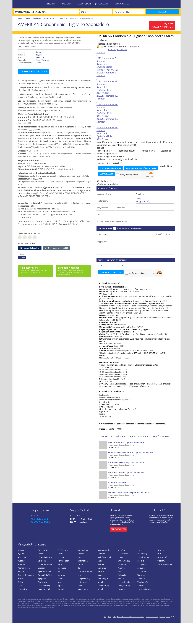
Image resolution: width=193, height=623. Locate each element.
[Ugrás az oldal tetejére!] (187, 617)
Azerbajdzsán (24, 568)
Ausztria (21, 564)
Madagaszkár (83, 589)
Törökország (142, 582)
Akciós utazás (84, 4)
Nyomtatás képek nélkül (58, 248)
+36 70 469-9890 (40, 522)
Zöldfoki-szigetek (164, 564)
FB (20, 237)
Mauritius (102, 568)
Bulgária (21, 582)
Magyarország (104, 550)
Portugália (122, 575)
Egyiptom (42, 578)
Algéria (21, 553)
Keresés (163, 12)
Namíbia (101, 582)
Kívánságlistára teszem (34, 72)
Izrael (60, 582)
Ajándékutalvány (117, 12)
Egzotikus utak (78, 12)
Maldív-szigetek (104, 557)
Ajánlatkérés (52, 20)
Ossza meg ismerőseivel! (29, 233)
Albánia (21, 550)
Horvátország (122, 4)
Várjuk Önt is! (79, 510)
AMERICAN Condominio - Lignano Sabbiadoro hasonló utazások (134, 436)
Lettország (82, 582)
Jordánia (61, 589)
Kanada (81, 553)
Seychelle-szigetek (126, 582)
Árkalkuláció (166, 166)
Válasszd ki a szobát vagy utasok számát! (117, 159)
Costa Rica (22, 589)
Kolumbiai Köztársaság (86, 571)
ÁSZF (109, 617)
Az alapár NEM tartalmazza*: (112, 391)
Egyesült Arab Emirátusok (47, 571)
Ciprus (21, 585)
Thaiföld (141, 578)
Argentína (22, 557)
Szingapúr (141, 564)
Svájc (139, 550)
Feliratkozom (118, 529)
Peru (120, 571)
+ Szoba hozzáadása (110, 168)
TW (35, 237)
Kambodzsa (83, 550)
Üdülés (22, 257)
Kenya (80, 564)
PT (30, 237)
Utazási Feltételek (55, 12)
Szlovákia (141, 568)
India (60, 564)
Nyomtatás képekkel (30, 248)
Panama (121, 568)
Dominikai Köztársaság (47, 564)
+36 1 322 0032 (39, 518)
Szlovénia (141, 571)
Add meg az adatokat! (108, 184)
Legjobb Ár (168, 23)
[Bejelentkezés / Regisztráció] (177, 4)
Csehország (43, 550)
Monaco (101, 575)
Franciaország (44, 585)
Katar (80, 557)
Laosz (80, 575)
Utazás (20, 18)
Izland (60, 578)
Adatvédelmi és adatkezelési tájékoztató (130, 617)
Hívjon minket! (41, 510)
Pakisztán (122, 564)
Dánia (40, 553)
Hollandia (62, 557)
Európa (27, 18)
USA (159, 553)
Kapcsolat (103, 4)
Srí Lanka (122, 589)
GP (25, 237)
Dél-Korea (42, 561)
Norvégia (121, 550)
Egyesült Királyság (46, 575)
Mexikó (101, 571)
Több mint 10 (158, 510)
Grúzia (60, 553)
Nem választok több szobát (141, 168)
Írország (61, 575)
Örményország (124, 561)
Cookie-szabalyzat (152, 617)
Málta (100, 561)
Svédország (142, 553)
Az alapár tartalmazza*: (109, 283)
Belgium (21, 571)
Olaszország (37, 18)
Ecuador (41, 568)
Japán (60, 585)
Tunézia (140, 585)
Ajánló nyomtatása (26, 243)
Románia (121, 578)
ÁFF (105, 617)
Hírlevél (115, 510)
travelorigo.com (165, 617)
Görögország (63, 550)
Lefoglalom (106, 174)
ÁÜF (114, 617)
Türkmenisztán (144, 589)
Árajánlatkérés (105, 181)
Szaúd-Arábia (143, 557)
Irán (59, 571)
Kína (80, 568)
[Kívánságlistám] (164, 4)
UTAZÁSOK (66, 4)
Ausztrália (22, 561)
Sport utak (97, 12)
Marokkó (101, 564)
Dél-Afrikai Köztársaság (47, 557)
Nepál (100, 589)
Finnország (42, 582)
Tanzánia (141, 575)
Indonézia (62, 568)
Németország (103, 585)
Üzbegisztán (162, 557)
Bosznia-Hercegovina (27, 575)
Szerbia (140, 561)
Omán (120, 557)
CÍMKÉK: (21, 255)
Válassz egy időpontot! (109, 43)
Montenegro (103, 578)
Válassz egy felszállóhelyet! (111, 156)
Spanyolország (124, 585)
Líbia (80, 585)
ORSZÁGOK (50, 4)
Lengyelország (84, 578)
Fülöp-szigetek (44, 589)
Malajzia (101, 553)
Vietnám (161, 561)
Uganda (160, 550)
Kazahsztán (83, 561)
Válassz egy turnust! (107, 153)
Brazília (21, 578)
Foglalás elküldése (111, 272)
